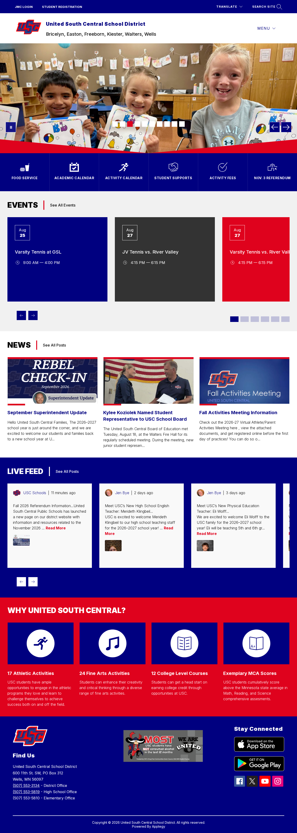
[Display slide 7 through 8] (265, 319)
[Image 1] (115, 124)
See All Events (62, 205)
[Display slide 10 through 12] (283, 585)
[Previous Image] (274, 127)
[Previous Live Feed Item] (21, 581)
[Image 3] (130, 124)
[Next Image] (286, 127)
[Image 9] (174, 124)
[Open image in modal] (21, 540)
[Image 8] (167, 124)
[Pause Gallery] (11, 127)
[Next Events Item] (33, 315)
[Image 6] (152, 124)
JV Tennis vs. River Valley (150, 252)
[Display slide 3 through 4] (244, 319)
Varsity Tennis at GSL (38, 252)
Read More (56, 528)
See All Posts (54, 345)
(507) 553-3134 (26, 785)
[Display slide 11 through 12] (285, 319)
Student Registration (62, 7)
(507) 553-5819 (26, 791)
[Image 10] (182, 124)
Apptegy (158, 826)
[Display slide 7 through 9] (269, 585)
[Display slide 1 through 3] (240, 585)
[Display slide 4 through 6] (254, 585)
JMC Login (24, 7)
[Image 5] (145, 124)
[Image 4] (137, 124)
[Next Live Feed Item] (33, 581)
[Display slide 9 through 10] (275, 319)
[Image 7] (159, 124)
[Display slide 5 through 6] (255, 319)
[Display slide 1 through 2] (234, 319)
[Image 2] (122, 124)
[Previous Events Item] (21, 315)
